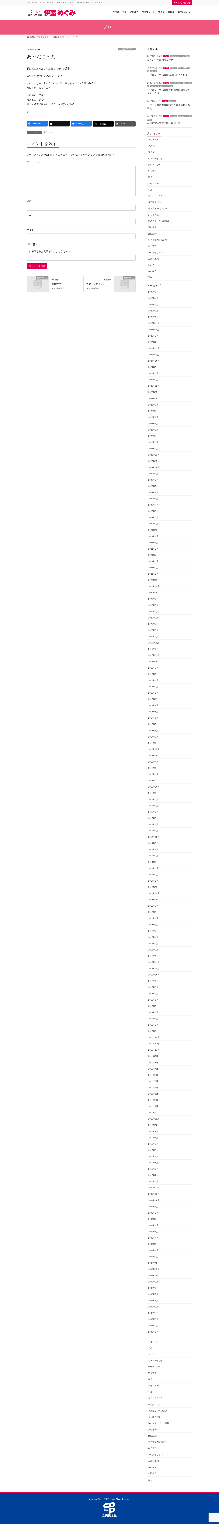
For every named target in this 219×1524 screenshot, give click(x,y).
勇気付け (56, 284)
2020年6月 (153, 618)
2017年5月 (153, 724)
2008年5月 (153, 1307)
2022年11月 (153, 461)
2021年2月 (153, 567)
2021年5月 (153, 549)
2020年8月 (153, 605)
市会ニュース (154, 183)
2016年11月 (153, 749)
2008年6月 (153, 1300)
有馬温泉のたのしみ (157, 208)
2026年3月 (153, 304)
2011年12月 (153, 1037)
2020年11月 (153, 586)
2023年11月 (153, 392)
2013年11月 (153, 893)
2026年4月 (153, 298)
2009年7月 (153, 1219)
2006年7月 (153, 1325)
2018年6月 (153, 674)
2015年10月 (154, 787)
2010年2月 (153, 1175)
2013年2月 (153, 950)
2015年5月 (153, 812)
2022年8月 (153, 480)
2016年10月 (154, 755)
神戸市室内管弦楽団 (157, 86)
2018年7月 (153, 668)
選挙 (150, 277)
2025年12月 (154, 323)
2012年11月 (153, 968)
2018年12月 (154, 655)
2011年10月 (153, 1050)
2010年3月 (153, 1169)
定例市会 (173, 116)
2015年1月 (153, 830)
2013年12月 (154, 887)
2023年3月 (153, 442)
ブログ (166, 56)
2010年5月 (153, 1156)
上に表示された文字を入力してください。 (49, 251)
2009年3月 (153, 1244)
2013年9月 (153, 906)
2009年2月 (153, 1250)
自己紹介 (152, 271)
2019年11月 (153, 643)
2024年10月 (154, 361)
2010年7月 (153, 1144)
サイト (30, 230)
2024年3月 (153, 373)
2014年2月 (153, 874)
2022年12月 (154, 455)
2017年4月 (153, 730)
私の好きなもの (155, 252)
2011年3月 (153, 1094)
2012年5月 (153, 1006)
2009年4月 (153, 1238)
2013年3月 (153, 943)
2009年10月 (154, 1200)
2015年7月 (153, 799)
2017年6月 (153, 718)
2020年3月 (153, 630)
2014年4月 (153, 868)
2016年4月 (153, 762)
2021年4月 (153, 555)
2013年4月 (153, 937)
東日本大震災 (154, 215)
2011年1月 (153, 1106)
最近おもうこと (183, 116)
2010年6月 (153, 1150)
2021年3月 (153, 561)
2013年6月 (153, 924)
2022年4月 (153, 505)
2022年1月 (153, 523)
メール (30, 215)
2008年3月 (153, 1319)
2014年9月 (153, 843)
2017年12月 (154, 699)
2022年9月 (153, 473)
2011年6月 (153, 1075)
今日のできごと (127, 49)
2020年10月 (154, 592)
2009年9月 (153, 1206)
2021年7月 (153, 536)
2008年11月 (153, 1269)
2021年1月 (153, 574)
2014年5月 (153, 862)
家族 (150, 177)
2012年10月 (154, 975)
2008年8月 (153, 1288)
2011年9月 (153, 1056)
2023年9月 (153, 405)
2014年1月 (153, 881)
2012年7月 (153, 993)
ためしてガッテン (95, 284)
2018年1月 (153, 693)
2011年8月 (153, 1062)
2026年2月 (153, 311)
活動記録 (173, 68)
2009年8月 (153, 1213)
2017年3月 (153, 737)
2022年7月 (153, 486)
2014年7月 (153, 855)
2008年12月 (154, 1263)
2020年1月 (153, 636)
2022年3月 (153, 511)
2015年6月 (153, 805)
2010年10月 (154, 1125)
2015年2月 (153, 824)
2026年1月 (153, 317)
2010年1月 (153, 1181)
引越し (151, 190)
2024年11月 (153, 354)
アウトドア (153, 139)
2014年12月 (154, 837)
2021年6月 (153, 542)
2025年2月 (153, 342)
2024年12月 (154, 348)
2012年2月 (153, 1025)
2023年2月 (153, 448)
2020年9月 (153, 599)
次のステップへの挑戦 (158, 221)
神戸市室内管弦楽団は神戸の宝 (164, 123)
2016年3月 (153, 768)
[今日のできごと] (37, 283)
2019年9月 (153, 649)
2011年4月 (153, 1087)
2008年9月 (153, 1282)
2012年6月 (153, 1000)
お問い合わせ (184, 2)
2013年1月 (153, 956)
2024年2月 (153, 379)
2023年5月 (153, 430)
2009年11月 (153, 1194)
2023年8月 (153, 411)
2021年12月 (154, 530)
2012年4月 (153, 1012)
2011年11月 (153, 1043)
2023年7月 (153, 417)
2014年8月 (153, 849)
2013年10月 (154, 899)
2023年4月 (153, 436)
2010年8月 (153, 1137)
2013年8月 (153, 912)
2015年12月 (154, 780)
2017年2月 (153, 743)
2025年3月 (153, 336)
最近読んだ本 (154, 202)
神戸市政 (186, 56)
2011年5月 (153, 1081)
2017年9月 (153, 705)
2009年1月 (153, 1256)
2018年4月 (153, 680)
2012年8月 (153, 987)
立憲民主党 (153, 258)
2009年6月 (153, 1225)
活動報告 (152, 227)
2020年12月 (154, 580)
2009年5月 (153, 1231)
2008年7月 (153, 1294)
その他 (151, 146)
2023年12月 (154, 386)
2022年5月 (153, 498)
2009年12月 (154, 1187)
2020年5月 (153, 624)
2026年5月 (153, 292)
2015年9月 (153, 793)
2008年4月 (153, 1313)
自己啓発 (152, 265)
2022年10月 (154, 467)
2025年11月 (153, 329)
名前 (29, 201)
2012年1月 (153, 1031)
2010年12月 (154, 1112)
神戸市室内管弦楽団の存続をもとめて (167, 75)
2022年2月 (153, 517)
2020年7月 (153, 611)
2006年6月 (153, 1332)
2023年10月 (154, 398)
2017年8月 (153, 711)
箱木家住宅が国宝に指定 (160, 59)
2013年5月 (153, 931)
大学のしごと (154, 165)
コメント (33, 162)
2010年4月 (153, 1162)
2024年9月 (153, 367)
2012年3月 (153, 1018)
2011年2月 (153, 1100)
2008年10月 (154, 1275)
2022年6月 (153, 492)
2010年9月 (153, 1131)
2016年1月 (153, 774)
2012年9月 (153, 981)
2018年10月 (154, 661)
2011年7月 (153, 1069)
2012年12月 (154, 962)
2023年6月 (153, 423)
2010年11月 (153, 1119)
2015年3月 (153, 818)
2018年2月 (153, 686)
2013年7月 (153, 918)
